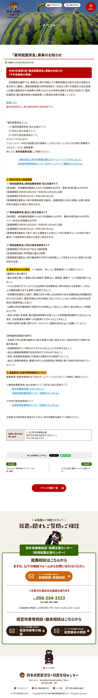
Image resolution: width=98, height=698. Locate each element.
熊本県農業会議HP (76, 688)
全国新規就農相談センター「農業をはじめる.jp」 (35, 393)
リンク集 (59, 688)
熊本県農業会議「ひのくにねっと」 (28, 389)
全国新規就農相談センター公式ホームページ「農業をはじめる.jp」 (50, 163)
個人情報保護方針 (42, 688)
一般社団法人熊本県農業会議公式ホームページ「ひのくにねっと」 (50, 159)
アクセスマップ (22, 688)
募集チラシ (11, 102)
